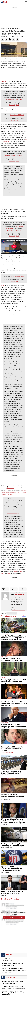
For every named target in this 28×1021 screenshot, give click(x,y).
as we (15, 571)
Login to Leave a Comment (14, 917)
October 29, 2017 (14, 161)
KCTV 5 (3, 285)
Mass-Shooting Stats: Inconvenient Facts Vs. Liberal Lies (12, 796)
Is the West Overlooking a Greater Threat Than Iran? (11, 772)
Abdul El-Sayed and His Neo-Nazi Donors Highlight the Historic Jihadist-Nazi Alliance (13, 992)
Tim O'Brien (4, 824)
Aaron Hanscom (5, 774)
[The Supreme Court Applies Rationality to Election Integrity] (14, 835)
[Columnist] (5, 595)
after (9, 573)
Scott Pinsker (5, 872)
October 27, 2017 (14, 105)
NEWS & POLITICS (11, 613)
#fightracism (10, 228)
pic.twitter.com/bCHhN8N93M (14, 156)
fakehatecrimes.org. (13, 513)
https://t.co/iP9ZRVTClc (14, 231)
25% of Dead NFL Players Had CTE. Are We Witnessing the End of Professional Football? (13, 868)
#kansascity (19, 226)
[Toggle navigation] (25, 1)
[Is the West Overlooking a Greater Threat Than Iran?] (14, 762)
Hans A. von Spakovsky (7, 847)
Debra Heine (4, 36)
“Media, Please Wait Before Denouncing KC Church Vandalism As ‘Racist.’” (13, 492)
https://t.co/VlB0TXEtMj (17, 115)
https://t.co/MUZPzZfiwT (17, 276)
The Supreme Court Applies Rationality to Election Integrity (13, 845)
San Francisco (5, 81)
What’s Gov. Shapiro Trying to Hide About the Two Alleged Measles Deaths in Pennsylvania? (13, 821)
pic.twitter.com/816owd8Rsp (14, 99)
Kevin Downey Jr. (5, 799)
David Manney (4, 895)
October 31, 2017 (14, 120)
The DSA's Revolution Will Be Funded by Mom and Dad (12, 892)
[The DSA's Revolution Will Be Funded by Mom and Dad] (14, 882)
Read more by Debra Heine (18, 610)
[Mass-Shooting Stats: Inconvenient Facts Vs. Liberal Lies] (14, 785)
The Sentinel (10, 488)
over (21, 571)
